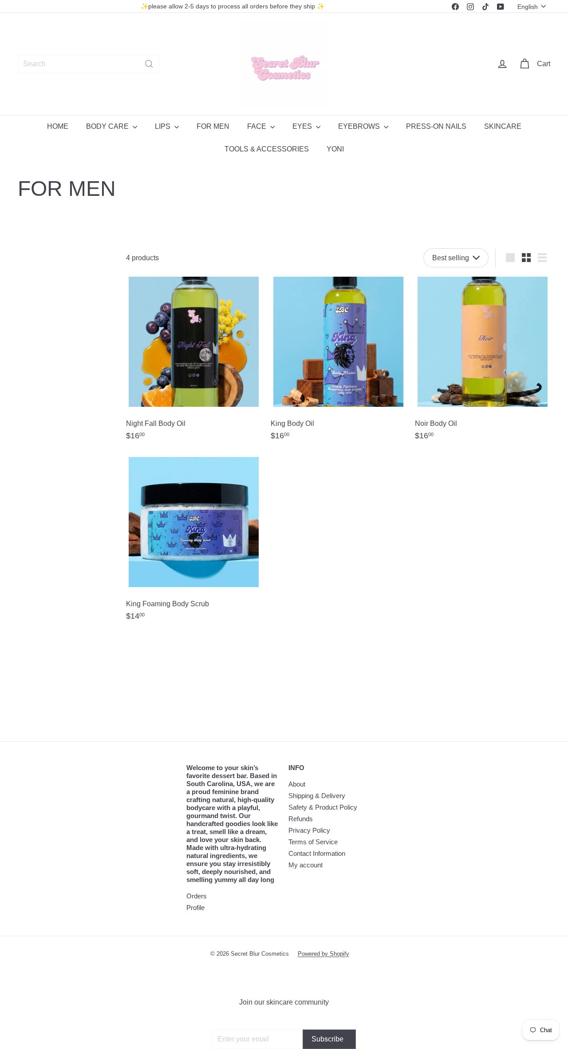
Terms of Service (313, 842)
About (296, 784)
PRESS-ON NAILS (436, 126)
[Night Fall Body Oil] (193, 362)
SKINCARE (502, 126)
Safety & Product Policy (322, 807)
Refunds (300, 819)
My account (305, 865)
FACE (257, 126)
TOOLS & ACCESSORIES (267, 149)
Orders (196, 896)
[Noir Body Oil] (482, 362)
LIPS (163, 126)
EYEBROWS (360, 126)
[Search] (149, 64)
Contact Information (316, 853)
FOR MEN (213, 126)
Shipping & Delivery (316, 795)
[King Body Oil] (338, 362)
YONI (335, 149)
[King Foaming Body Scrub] (193, 542)
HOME (57, 126)
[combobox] (89, 64)
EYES (303, 126)
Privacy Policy (309, 830)
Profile (195, 907)
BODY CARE (108, 126)
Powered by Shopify (323, 953)
